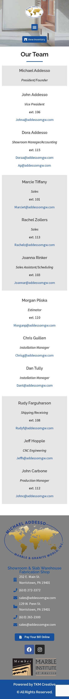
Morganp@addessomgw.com (34, 325)
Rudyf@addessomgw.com (34, 428)
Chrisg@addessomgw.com (34, 355)
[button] (34, 27)
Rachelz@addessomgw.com (34, 245)
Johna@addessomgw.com (35, 119)
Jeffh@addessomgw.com (34, 458)
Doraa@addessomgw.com (34, 157)
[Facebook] (29, 649)
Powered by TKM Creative (34, 684)
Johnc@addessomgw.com (34, 496)
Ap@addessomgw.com (34, 165)
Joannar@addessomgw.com (34, 282)
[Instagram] (40, 649)
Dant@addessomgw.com (34, 385)
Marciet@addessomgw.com (34, 207)
